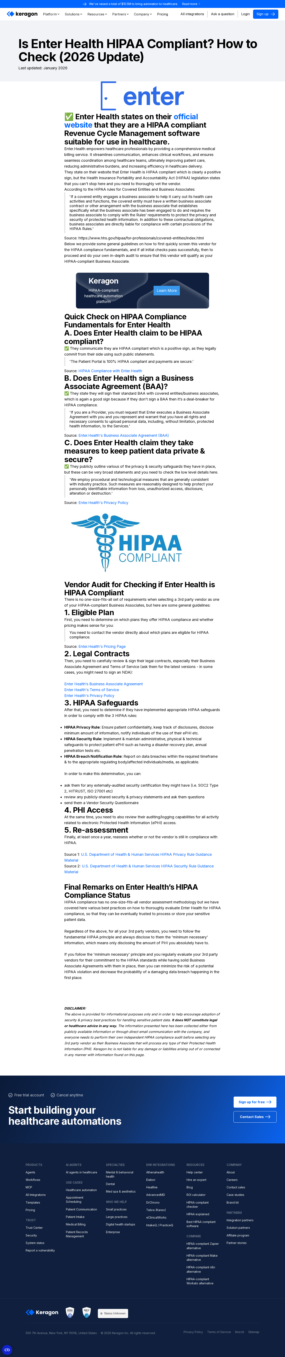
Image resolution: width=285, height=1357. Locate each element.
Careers (232, 1180)
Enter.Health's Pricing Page (102, 646)
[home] (22, 14)
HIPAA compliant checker (198, 1204)
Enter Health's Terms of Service (91, 690)
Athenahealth (155, 1172)
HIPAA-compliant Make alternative (202, 1257)
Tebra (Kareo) (156, 1210)
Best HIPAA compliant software (201, 1224)
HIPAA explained (198, 1214)
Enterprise (113, 1232)
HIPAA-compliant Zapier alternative (203, 1246)
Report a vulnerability (40, 1250)
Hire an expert (196, 1180)
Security (31, 1235)
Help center (195, 1172)
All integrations (192, 14)
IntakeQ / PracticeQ (159, 1225)
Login (245, 14)
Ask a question (222, 14)
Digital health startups (120, 1224)
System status (35, 1243)
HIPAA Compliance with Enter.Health (110, 371)
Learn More (167, 290)
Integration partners (240, 1220)
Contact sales (236, 1187)
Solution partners (238, 1227)
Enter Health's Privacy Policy (89, 695)
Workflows (33, 1180)
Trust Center (34, 1227)
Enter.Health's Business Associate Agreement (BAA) (123, 435)
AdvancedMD (155, 1195)
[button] (51, 14)
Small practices (116, 1209)
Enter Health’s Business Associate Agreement (103, 684)
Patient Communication (81, 1209)
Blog (190, 1187)
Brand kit (233, 1202)
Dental (110, 1184)
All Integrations (36, 1195)
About (231, 1172)
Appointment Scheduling (74, 1199)
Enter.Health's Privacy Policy (103, 502)
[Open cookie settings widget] (7, 1350)
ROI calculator (196, 1195)
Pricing (30, 1210)
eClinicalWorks (156, 1217)
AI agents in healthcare (81, 1172)
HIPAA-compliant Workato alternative (200, 1281)
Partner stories (237, 1243)
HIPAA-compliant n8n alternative (201, 1269)
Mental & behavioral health (119, 1174)
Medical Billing (76, 1224)
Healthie (152, 1187)
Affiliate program (238, 1235)
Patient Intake (75, 1217)
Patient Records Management (77, 1234)
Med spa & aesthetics (121, 1191)
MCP (29, 1187)
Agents (30, 1172)
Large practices (116, 1217)
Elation (150, 1180)
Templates (33, 1202)
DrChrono (153, 1202)
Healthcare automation (81, 1190)
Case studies (235, 1195)
